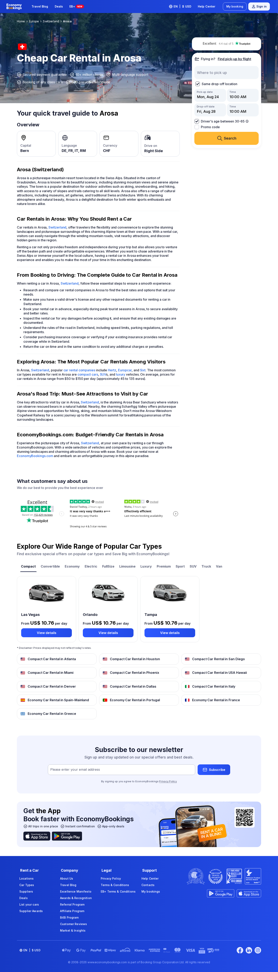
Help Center (207, 6)
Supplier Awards (31, 911)
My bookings (150, 891)
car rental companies (79, 370)
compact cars (88, 374)
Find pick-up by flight (234, 59)
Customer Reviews (73, 924)
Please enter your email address (75, 770)
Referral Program (72, 904)
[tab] (28, 567)
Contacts (147, 885)
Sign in (261, 6)
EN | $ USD (182, 6)
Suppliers (26, 891)
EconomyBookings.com (35, 456)
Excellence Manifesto (75, 891)
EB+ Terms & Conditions (118, 891)
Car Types (26, 885)
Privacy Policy (168, 781)
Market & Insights (72, 930)
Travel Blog (40, 6)
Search (230, 138)
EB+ (75, 6)
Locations (26, 878)
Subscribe (217, 770)
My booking (234, 6)
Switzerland (57, 227)
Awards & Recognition (76, 898)
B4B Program (69, 917)
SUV (103, 374)
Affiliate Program (72, 911)
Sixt (143, 370)
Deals (59, 6)
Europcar (125, 370)
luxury (120, 374)
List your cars (29, 904)
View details (46, 633)
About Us (66, 878)
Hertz (112, 370)
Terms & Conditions (115, 885)
